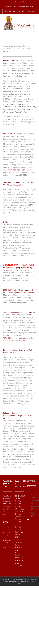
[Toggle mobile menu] (34, 31)
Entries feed (7, 534)
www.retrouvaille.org (20, 341)
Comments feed (8, 541)
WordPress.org (8, 547)
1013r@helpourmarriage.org (14, 338)
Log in (7, 528)
